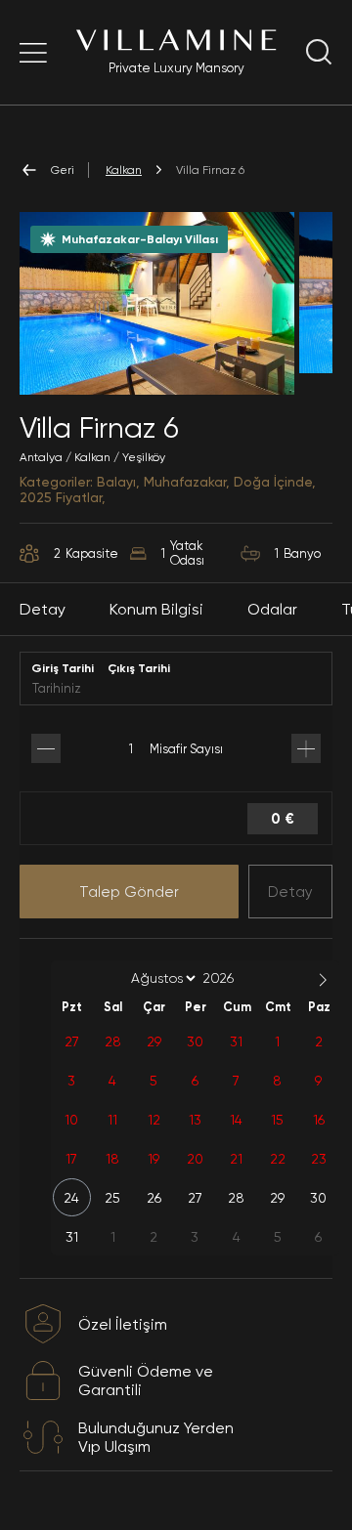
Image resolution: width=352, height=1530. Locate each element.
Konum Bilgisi (156, 609)
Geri (62, 170)
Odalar (272, 609)
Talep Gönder (129, 892)
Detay (290, 892)
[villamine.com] (33, 53)
